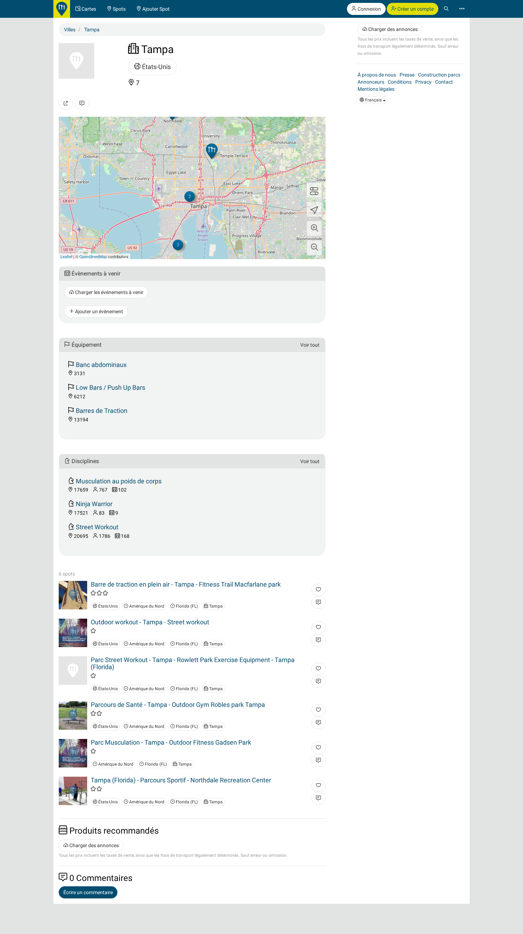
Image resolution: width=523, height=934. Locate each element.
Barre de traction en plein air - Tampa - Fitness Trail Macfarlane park (186, 584)
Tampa (215, 606)
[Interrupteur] (314, 190)
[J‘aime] (318, 590)
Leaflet (66, 256)
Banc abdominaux (101, 364)
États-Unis (156, 66)
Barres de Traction (101, 410)
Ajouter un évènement (98, 311)
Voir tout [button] (309, 345)
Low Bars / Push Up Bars (110, 387)
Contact (444, 82)
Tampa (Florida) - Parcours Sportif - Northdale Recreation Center (181, 780)
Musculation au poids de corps (119, 481)
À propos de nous (377, 75)
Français (373, 100)
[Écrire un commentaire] (82, 104)
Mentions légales (376, 89)
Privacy (423, 82)
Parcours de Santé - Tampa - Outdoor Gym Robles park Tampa (178, 704)
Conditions (400, 82)
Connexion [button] (368, 9)
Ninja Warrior (94, 504)
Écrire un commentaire (88, 892)
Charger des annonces (93, 845)
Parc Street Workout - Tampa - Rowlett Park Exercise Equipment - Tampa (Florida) (193, 663)
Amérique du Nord (146, 606)
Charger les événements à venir (108, 292)
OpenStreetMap (93, 256)
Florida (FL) (186, 606)
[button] (314, 228)
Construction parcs (439, 75)
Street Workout (97, 527)
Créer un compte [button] (415, 9)
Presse (407, 75)
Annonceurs (371, 82)
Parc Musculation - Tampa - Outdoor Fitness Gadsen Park (171, 742)
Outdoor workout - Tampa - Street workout (150, 622)
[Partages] (66, 104)
